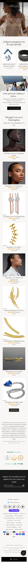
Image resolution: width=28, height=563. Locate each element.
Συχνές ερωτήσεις (9, 515)
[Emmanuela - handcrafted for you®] (14, 6)
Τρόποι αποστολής (19, 515)
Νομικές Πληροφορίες (12, 527)
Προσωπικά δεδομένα (10, 524)
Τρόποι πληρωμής (10, 522)
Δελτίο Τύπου (18, 520)
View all (14, 410)
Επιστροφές (19, 522)
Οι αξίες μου (10, 520)
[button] (22, 68)
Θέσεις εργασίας (9, 529)
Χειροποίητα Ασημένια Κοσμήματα (10, 513)
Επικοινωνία (22, 513)
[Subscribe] (23, 485)
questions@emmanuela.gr (17, 552)
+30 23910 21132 (8, 552)
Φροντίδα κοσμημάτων (9, 518)
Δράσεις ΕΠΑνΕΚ (18, 529)
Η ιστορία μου (14, 108)
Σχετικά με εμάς (20, 518)
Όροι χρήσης (19, 524)
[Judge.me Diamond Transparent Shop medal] (7, 457)
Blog (19, 527)
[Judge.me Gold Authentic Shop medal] (20, 457)
